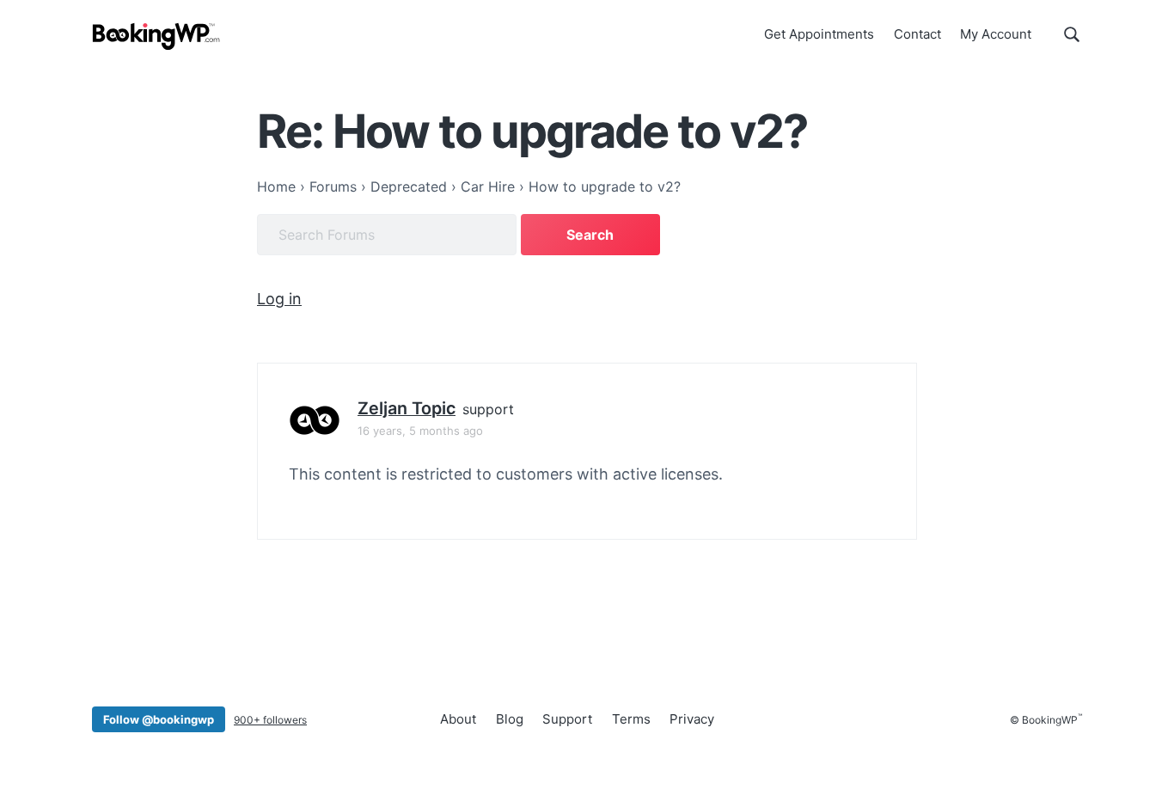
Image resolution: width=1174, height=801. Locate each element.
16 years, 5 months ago (420, 430)
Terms (631, 719)
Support (567, 719)
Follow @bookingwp (158, 719)
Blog (509, 719)
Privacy (692, 719)
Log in (279, 299)
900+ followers (270, 719)
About (458, 719)
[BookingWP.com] (156, 36)
